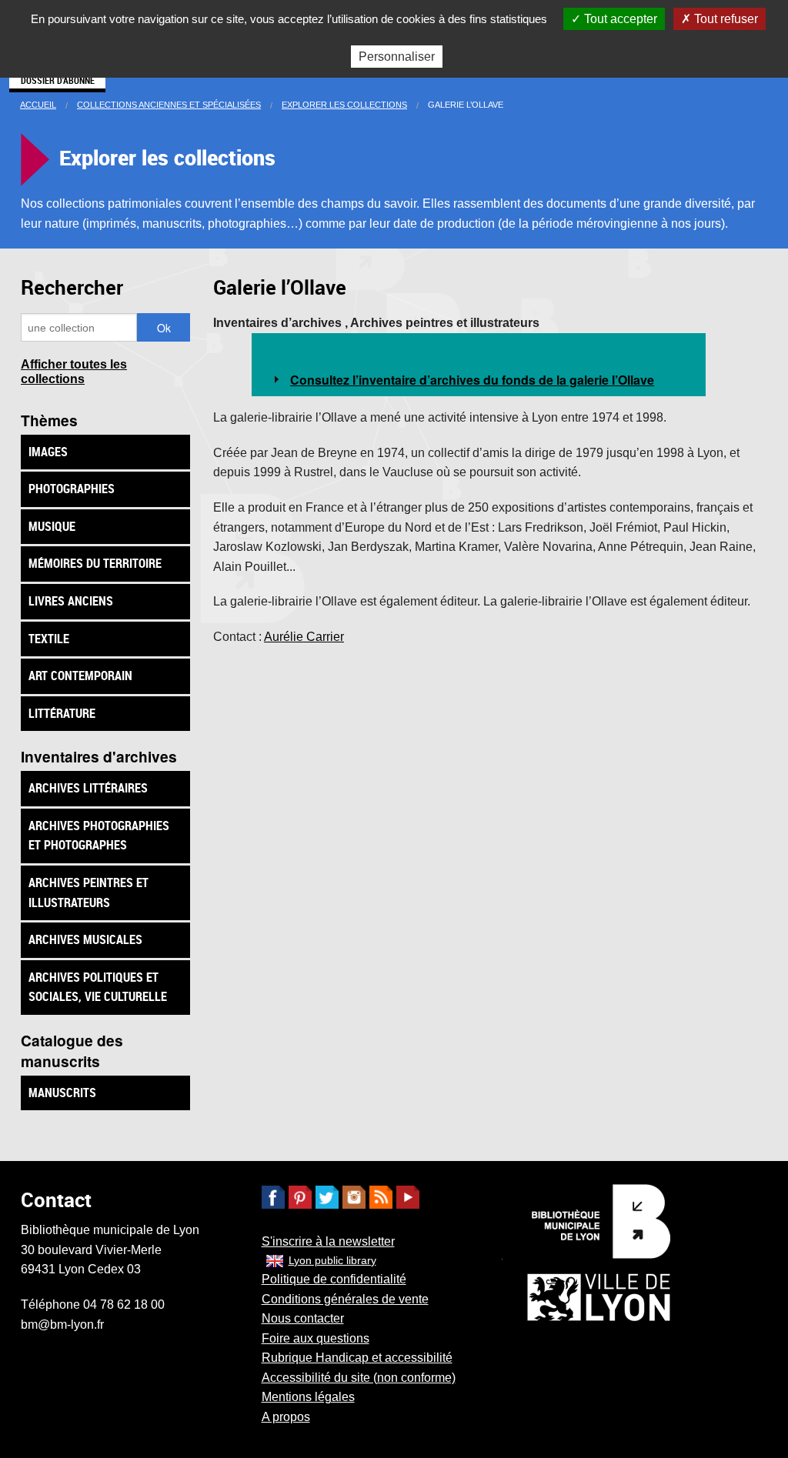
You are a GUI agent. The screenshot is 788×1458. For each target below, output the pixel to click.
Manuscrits (62, 1092)
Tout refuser (724, 18)
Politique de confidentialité (334, 1279)
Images (48, 451)
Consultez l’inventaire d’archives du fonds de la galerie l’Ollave (472, 380)
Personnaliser (397, 56)
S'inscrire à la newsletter (328, 1241)
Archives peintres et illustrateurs (88, 892)
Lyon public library (332, 1260)
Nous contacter (303, 1318)
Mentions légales (308, 1396)
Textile (48, 638)
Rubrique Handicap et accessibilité (357, 1357)
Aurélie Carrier (304, 636)
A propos (286, 1416)
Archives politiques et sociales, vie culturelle (97, 987)
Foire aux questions (315, 1338)
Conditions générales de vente (345, 1299)
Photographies (71, 488)
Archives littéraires (88, 787)
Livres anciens (70, 600)
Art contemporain (80, 675)
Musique (51, 526)
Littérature (61, 713)
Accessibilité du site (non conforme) (359, 1377)
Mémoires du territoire (95, 563)
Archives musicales (85, 939)
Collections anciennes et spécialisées (169, 104)
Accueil (38, 104)
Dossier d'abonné (58, 80)
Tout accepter (619, 18)
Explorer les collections (344, 104)
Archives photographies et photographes (98, 835)
